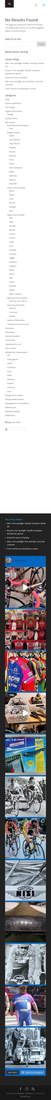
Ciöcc (11, 246)
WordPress (25, 1096)
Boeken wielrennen (13, 103)
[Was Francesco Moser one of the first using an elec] (25, 964)
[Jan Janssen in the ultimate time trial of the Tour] (25, 1048)
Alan (11, 218)
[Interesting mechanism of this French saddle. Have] (25, 922)
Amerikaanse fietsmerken (18, 125)
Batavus (12, 308)
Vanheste (13, 175)
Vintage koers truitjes (14, 395)
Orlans (12, 163)
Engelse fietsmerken (13, 111)
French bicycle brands (16, 187)
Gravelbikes (10, 332)
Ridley (11, 171)
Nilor (11, 278)
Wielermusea (10, 407)
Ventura (12, 180)
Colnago (12, 250)
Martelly (12, 155)
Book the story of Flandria (16, 77)
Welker (12, 290)
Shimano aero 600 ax (18, 301)
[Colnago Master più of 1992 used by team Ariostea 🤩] (25, 838)
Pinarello (12, 286)
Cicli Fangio (10, 107)
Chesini (12, 238)
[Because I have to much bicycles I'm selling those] (25, 587)
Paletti (11, 282)
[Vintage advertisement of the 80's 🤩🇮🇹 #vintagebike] (25, 880)
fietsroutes (9, 328)
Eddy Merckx (14, 143)
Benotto (12, 226)
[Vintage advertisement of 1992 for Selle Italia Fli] (25, 755)
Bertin (11, 191)
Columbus (11, 367)
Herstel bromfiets (12, 336)
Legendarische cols (13, 344)
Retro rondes (10, 348)
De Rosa (12, 254)
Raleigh (10, 114)
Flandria (12, 147)
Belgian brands (13, 132)
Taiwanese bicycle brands (18, 324)
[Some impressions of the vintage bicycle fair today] (25, 671)
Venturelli (13, 183)
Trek (11, 128)
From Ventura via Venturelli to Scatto (20, 88)
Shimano (11, 379)
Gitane (12, 195)
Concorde (13, 312)
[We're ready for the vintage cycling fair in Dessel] (25, 713)
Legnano (12, 266)
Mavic (9, 375)
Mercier (12, 203)
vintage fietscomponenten (16, 352)
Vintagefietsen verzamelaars (17, 403)
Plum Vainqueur (15, 167)
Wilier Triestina (15, 294)
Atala (11, 222)
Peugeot (12, 207)
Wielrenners (10, 415)
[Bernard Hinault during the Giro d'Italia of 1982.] (25, 796)
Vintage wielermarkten (14, 399)
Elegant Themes (25, 1093)
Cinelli (11, 242)
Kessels (12, 151)
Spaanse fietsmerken (16, 320)
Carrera (12, 234)
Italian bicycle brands (16, 215)
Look (11, 198)
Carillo (11, 135)
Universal (11, 387)
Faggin (12, 258)
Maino (11, 270)
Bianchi (12, 230)
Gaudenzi (13, 262)
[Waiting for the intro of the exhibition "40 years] (25, 629)
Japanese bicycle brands (17, 298)
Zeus (9, 391)
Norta (11, 159)
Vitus (11, 211)
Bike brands (10, 122)
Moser (12, 274)
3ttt (8, 355)
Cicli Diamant (14, 139)
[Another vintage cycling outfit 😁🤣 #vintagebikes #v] (25, 1006)
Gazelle (12, 316)
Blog (7, 99)
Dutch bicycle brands (16, 305)
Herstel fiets (10, 340)
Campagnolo (12, 359)
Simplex (10, 383)
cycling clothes (11, 118)
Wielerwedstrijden (12, 411)
